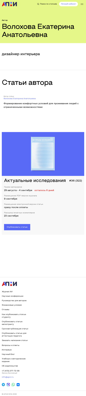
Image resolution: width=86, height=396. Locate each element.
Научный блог (8, 354)
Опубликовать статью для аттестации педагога (14, 335)
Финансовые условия (12, 305)
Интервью (7, 350)
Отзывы (5, 309)
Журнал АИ (7, 291)
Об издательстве (10, 366)
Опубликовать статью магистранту (12, 323)
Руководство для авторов (14, 300)
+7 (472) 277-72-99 (10, 371)
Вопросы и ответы (10, 345)
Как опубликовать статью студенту (14, 316)
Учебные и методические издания (14, 360)
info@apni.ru (8, 377)
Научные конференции (12, 296)
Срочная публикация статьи (15, 329)
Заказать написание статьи (15, 340)
